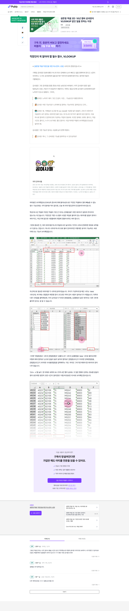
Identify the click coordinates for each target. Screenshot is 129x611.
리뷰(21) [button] (47, 539)
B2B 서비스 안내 (71, 488)
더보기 (64, 592)
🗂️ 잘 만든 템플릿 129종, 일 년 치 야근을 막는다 (104, 12)
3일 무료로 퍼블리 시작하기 (64, 480)
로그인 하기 (71, 485)
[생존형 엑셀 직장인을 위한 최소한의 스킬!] (49, 66)
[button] (18, 19)
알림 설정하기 (36, 513)
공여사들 (68, 25)
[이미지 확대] (53, 156)
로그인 (118, 6)
